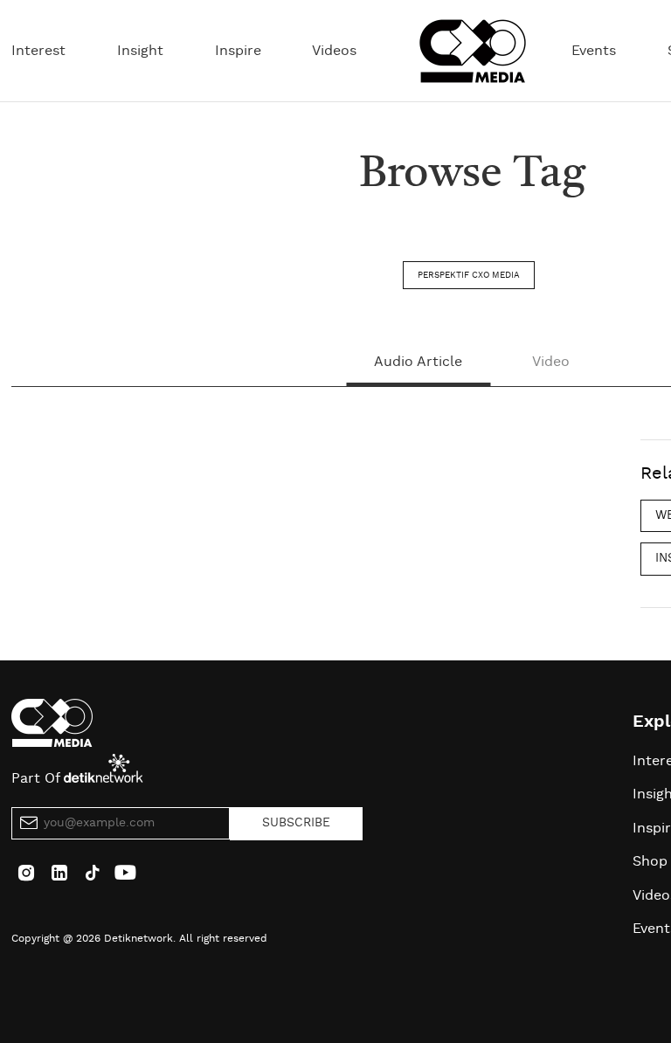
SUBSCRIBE (296, 823)
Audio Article (418, 362)
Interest (38, 51)
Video (551, 362)
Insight (140, 51)
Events (593, 51)
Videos (334, 51)
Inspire (238, 51)
